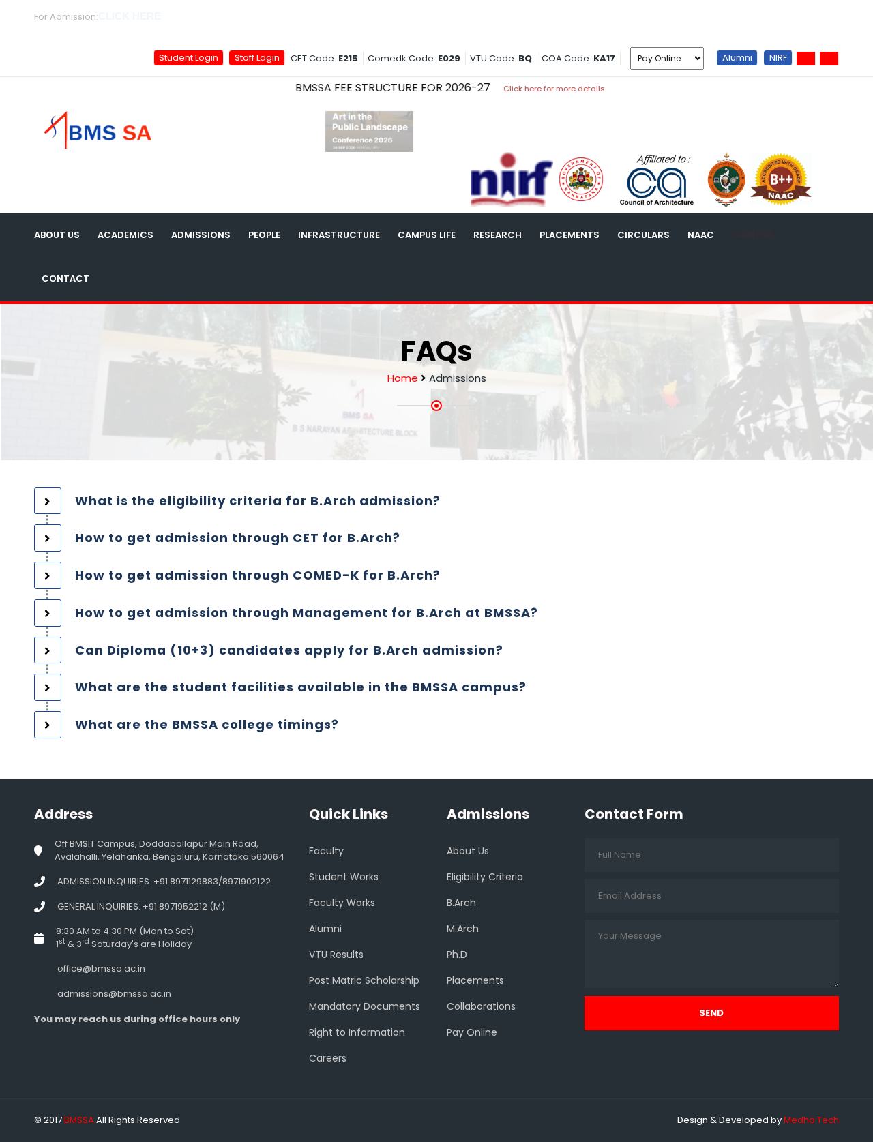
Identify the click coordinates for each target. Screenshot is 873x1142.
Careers (753, 235)
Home (402, 378)
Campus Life (427, 234)
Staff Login (257, 57)
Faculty (326, 851)
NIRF (778, 57)
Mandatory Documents (364, 1006)
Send (711, 1012)
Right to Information (357, 1032)
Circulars (643, 234)
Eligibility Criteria (485, 877)
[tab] (436, 501)
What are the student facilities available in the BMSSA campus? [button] (301, 686)
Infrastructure (339, 234)
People (264, 234)
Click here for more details (518, 88)
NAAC (700, 234)
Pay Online (472, 1032)
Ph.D (457, 954)
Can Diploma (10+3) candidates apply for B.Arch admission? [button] (289, 650)
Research (497, 234)
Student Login (188, 57)
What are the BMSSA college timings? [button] (207, 724)
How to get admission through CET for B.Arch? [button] (237, 537)
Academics (125, 234)
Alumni (737, 57)
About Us (57, 234)
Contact (65, 278)
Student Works (344, 877)
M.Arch (463, 928)
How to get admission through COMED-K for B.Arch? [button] (258, 575)
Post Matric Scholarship (364, 980)
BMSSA (79, 1119)
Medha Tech (811, 1119)
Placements (569, 234)
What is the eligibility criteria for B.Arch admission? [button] (258, 500)
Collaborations (481, 1006)
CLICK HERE (129, 16)
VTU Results (336, 954)
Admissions (201, 234)
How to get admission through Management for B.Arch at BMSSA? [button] (306, 612)
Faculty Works (342, 903)
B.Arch (461, 903)
